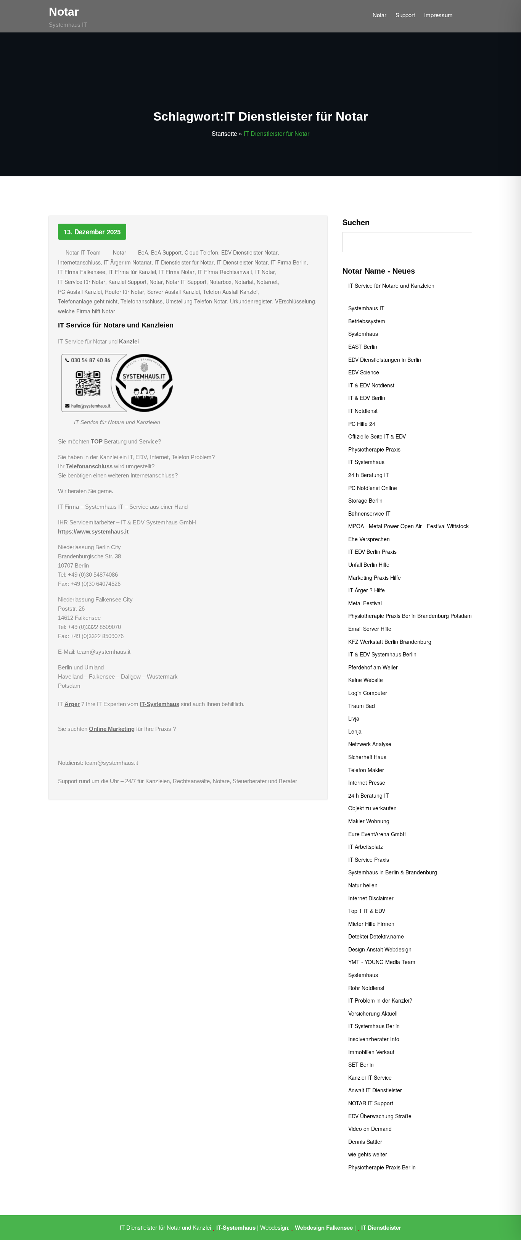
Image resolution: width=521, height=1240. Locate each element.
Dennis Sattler (365, 1141)
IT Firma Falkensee (81, 272)
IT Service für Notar (81, 281)
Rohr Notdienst (366, 988)
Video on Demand (370, 1128)
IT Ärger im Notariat (127, 262)
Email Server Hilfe (369, 628)
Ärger (72, 704)
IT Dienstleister (381, 1227)
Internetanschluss (79, 262)
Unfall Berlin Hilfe (368, 564)
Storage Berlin (365, 500)
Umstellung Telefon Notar (196, 301)
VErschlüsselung (295, 301)
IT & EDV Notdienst (371, 385)
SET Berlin (361, 1064)
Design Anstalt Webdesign (380, 949)
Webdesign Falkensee (324, 1227)
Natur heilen (363, 885)
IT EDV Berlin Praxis (372, 551)
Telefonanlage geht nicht (87, 301)
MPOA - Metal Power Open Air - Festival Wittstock (408, 526)
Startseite (224, 133)
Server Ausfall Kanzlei (173, 291)
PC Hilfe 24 (361, 423)
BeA (143, 252)
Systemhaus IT (366, 308)
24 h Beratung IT (368, 475)
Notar (64, 11)
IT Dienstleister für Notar (184, 262)
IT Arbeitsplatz (365, 846)
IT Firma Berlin (289, 262)
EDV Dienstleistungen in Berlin (384, 359)
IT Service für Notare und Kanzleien (116, 325)
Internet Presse (366, 782)
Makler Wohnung (368, 821)
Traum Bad (361, 705)
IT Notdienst (363, 410)
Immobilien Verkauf (371, 1052)
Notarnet (267, 281)
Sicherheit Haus (367, 757)
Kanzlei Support (127, 281)
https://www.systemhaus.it (93, 531)
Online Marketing (112, 729)
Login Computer (367, 693)
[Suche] (466, 16)
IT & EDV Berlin (366, 398)
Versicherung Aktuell (372, 1013)
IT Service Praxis (368, 859)
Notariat (244, 281)
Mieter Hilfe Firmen (371, 923)
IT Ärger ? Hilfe (366, 590)
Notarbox (220, 281)
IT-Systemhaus (159, 704)
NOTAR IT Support (370, 1103)
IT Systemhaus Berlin (374, 1026)
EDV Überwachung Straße (380, 1116)
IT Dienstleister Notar (242, 262)
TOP (97, 441)
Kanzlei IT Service (370, 1077)
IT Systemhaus (366, 462)
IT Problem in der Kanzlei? (380, 1000)
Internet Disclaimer (371, 898)
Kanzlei (129, 341)
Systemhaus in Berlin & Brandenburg (392, 872)
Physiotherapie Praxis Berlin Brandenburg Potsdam (410, 615)
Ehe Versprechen (369, 539)
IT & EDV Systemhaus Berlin (382, 654)
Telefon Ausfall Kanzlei (230, 291)
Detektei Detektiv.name (376, 936)
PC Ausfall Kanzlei (80, 291)
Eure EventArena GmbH (377, 834)
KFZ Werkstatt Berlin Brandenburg (389, 641)
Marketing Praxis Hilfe (374, 577)
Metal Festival (365, 603)
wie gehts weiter (367, 1154)
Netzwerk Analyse (369, 744)
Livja (353, 718)
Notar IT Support (186, 281)
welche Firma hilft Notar (86, 311)
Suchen (356, 221)
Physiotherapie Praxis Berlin (382, 1167)
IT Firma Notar (177, 272)
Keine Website (365, 680)
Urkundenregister (251, 301)
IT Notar (265, 272)
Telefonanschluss (141, 301)
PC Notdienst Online (372, 488)
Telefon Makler (366, 770)
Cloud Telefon (201, 252)
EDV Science (363, 372)
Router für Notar (124, 291)
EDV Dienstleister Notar (249, 252)
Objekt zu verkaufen (372, 808)
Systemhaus (363, 333)
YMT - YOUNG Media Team (381, 962)
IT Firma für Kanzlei (132, 272)
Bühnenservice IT (369, 513)
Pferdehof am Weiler (373, 667)
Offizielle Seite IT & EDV (377, 436)
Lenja (355, 731)
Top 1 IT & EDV (366, 910)
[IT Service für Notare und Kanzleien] (117, 382)
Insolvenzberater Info (373, 1039)
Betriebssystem (366, 321)
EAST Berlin (362, 346)
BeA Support (166, 252)
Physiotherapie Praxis (374, 449)
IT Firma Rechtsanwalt (225, 272)
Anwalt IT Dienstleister (375, 1090)
